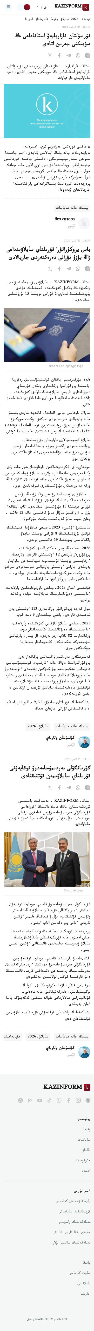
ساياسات (84, 1140)
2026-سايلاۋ (70, 19)
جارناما (85, 1294)
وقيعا (54, 19)
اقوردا (29, 19)
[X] (50, 56)
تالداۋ (86, 1150)
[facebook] (68, 1100)
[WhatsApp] (78, 56)
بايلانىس (83, 1284)
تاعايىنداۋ (41, 19)
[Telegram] (69, 56)
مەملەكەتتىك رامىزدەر (74, 1222)
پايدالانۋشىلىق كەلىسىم (73, 1201)
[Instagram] (87, 56)
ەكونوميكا (83, 1161)
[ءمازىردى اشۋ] (8, 7)
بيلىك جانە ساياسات (72, 208)
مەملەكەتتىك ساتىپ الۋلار (71, 1243)
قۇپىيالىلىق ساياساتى (74, 1212)
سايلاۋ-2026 (37, 727)
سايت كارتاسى (79, 1273)
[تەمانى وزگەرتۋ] (24, 7)
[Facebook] (59, 56)
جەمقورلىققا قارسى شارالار (71, 1233)
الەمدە (86, 1171)
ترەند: (86, 20)
